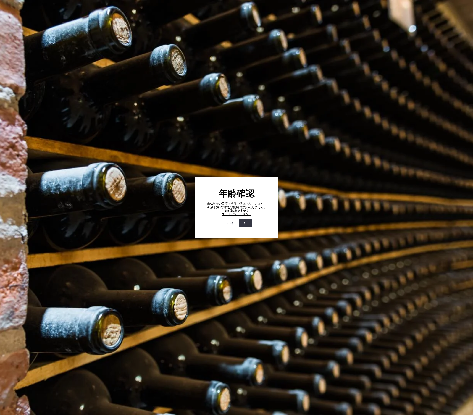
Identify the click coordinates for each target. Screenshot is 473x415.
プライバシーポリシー (236, 214)
